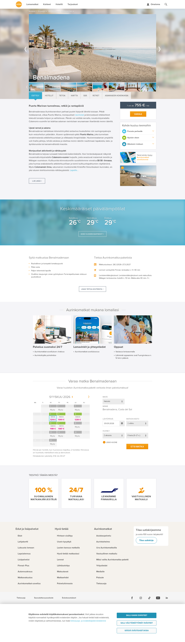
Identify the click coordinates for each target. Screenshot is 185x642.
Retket (96, 95)
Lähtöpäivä (108, 419)
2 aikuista (107, 435)
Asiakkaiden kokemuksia (116, 95)
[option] (92, 48)
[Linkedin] (167, 598)
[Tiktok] (149, 598)
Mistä (105, 397)
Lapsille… (74, 170)
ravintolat (79, 115)
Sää (85, 95)
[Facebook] (132, 598)
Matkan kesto (132, 419)
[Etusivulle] (19, 4)
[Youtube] (158, 598)
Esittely (35, 95)
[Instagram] (141, 598)
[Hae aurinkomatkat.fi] (166, 4)
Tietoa (62, 95)
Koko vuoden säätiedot (92, 234)
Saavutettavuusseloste (43, 598)
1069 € (61, 418)
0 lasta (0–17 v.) (134, 435)
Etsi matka (137, 447)
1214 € (53, 418)
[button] (138, 176)
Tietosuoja (21, 598)
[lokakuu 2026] (89, 397)
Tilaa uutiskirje (146, 540)
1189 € (53, 427)
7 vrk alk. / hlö (138, 106)
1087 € (61, 427)
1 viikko (131, 423)
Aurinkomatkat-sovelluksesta (143, 158)
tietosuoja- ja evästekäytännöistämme (88, 620)
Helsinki (107, 401)
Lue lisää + (37, 181)
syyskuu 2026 (59, 397)
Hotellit (49, 95)
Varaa (138, 114)
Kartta (74, 95)
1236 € (78, 418)
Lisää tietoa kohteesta (91, 289)
